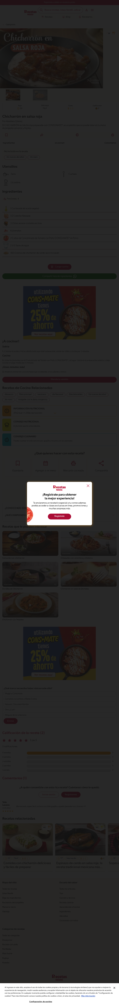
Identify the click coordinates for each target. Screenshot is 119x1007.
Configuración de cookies (40, 1002)
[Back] (88, 486)
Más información (88, 996)
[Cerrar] (114, 988)
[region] (59, 995)
